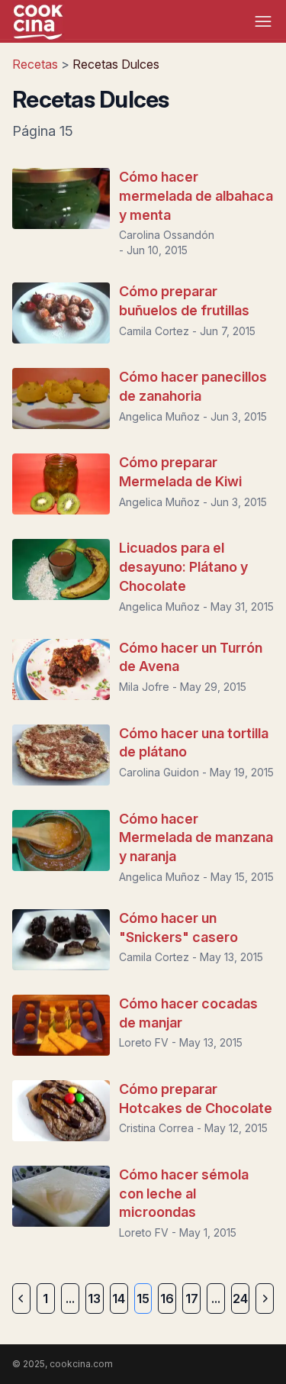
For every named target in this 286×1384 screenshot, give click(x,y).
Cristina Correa (156, 1127)
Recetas (36, 64)
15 (143, 1298)
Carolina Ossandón (166, 234)
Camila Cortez (154, 330)
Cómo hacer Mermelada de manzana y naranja (196, 838)
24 (240, 1298)
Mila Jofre (144, 686)
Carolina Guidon (159, 772)
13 (94, 1298)
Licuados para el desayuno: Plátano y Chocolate (183, 567)
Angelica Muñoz (159, 416)
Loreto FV (144, 1042)
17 (191, 1298)
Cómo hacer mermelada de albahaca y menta (196, 196)
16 (167, 1298)
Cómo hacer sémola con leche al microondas (184, 1193)
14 (118, 1298)
